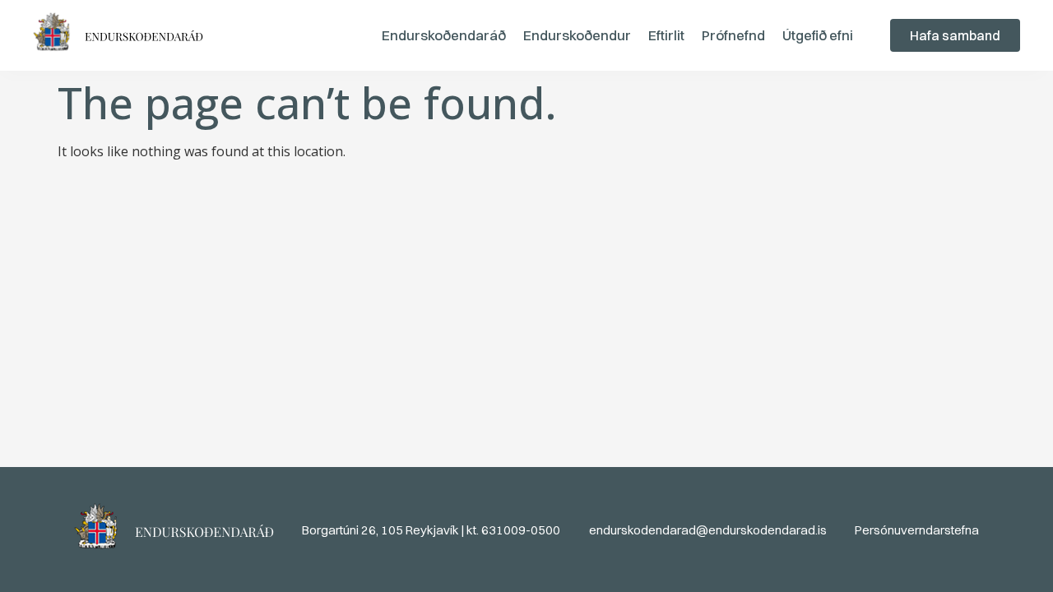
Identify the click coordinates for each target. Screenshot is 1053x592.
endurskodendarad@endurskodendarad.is (708, 530)
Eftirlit (666, 35)
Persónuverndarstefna (917, 530)
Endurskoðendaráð (444, 35)
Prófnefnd (733, 35)
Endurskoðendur (577, 35)
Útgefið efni (817, 35)
